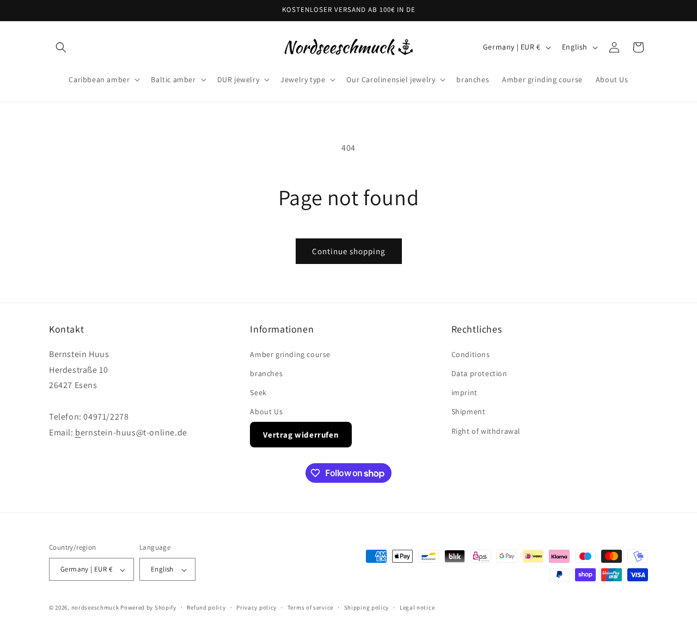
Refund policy (206, 607)
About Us (266, 411)
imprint (464, 392)
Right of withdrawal (486, 430)
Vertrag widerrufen (301, 434)
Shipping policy (366, 607)
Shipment (468, 411)
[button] (61, 47)
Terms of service (310, 607)
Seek (258, 392)
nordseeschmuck (95, 608)
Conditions (470, 354)
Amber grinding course (290, 354)
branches (266, 373)
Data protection (479, 373)
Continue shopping (349, 251)
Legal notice (417, 607)
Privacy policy (256, 607)
